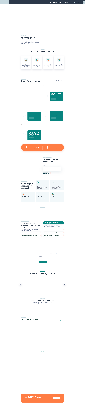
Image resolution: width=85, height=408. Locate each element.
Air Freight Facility (40, 196)
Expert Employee (26, 63)
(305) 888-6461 (23, 0)
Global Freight (37, 63)
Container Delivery (55, 196)
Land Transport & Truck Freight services (55, 113)
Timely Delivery (55, 185)
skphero (25, 326)
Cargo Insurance (48, 63)
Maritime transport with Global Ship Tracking (34, 133)
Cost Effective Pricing (26, 196)
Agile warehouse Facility (34, 113)
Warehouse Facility (40, 185)
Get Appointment (43, 261)
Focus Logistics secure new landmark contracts (55, 329)
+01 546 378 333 (54, 173)
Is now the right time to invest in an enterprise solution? (32, 329)
